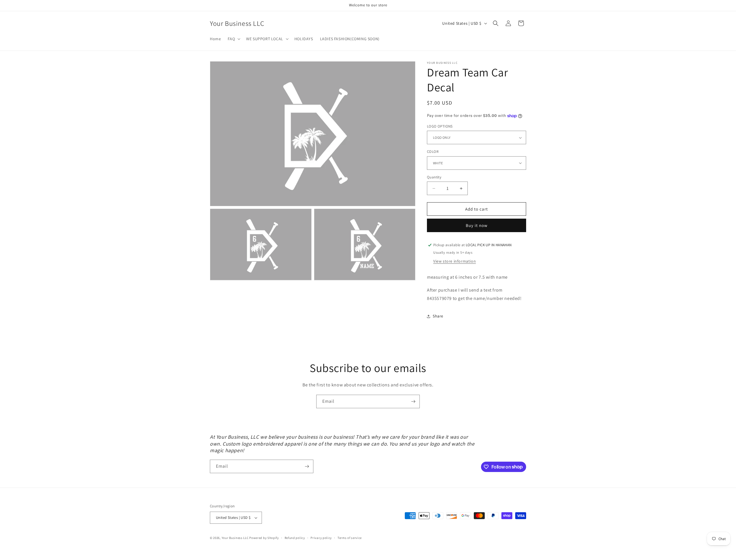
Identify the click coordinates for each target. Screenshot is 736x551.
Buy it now (477, 225)
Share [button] (438, 316)
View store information (454, 261)
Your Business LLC (235, 538)
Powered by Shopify (264, 538)
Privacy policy (321, 538)
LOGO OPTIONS (440, 126)
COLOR (432, 151)
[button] (233, 39)
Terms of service (350, 538)
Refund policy (295, 538)
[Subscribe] (413, 401)
